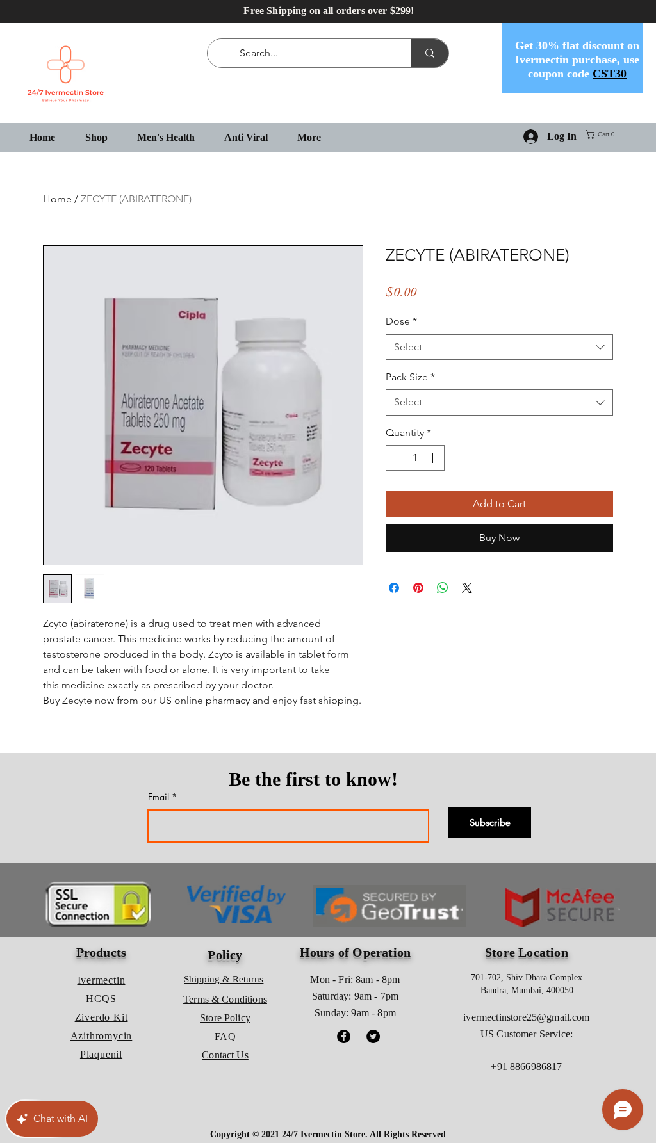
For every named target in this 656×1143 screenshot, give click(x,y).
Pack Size (410, 377)
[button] (602, 134)
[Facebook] (343, 1036)
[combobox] (499, 347)
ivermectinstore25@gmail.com (526, 1017)
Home (57, 199)
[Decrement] (397, 458)
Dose (401, 321)
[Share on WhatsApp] (442, 588)
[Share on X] (467, 588)
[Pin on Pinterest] (418, 588)
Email (158, 797)
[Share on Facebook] (394, 588)
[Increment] (434, 458)
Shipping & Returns (223, 979)
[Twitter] (373, 1036)
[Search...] (429, 53)
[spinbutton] (415, 458)
